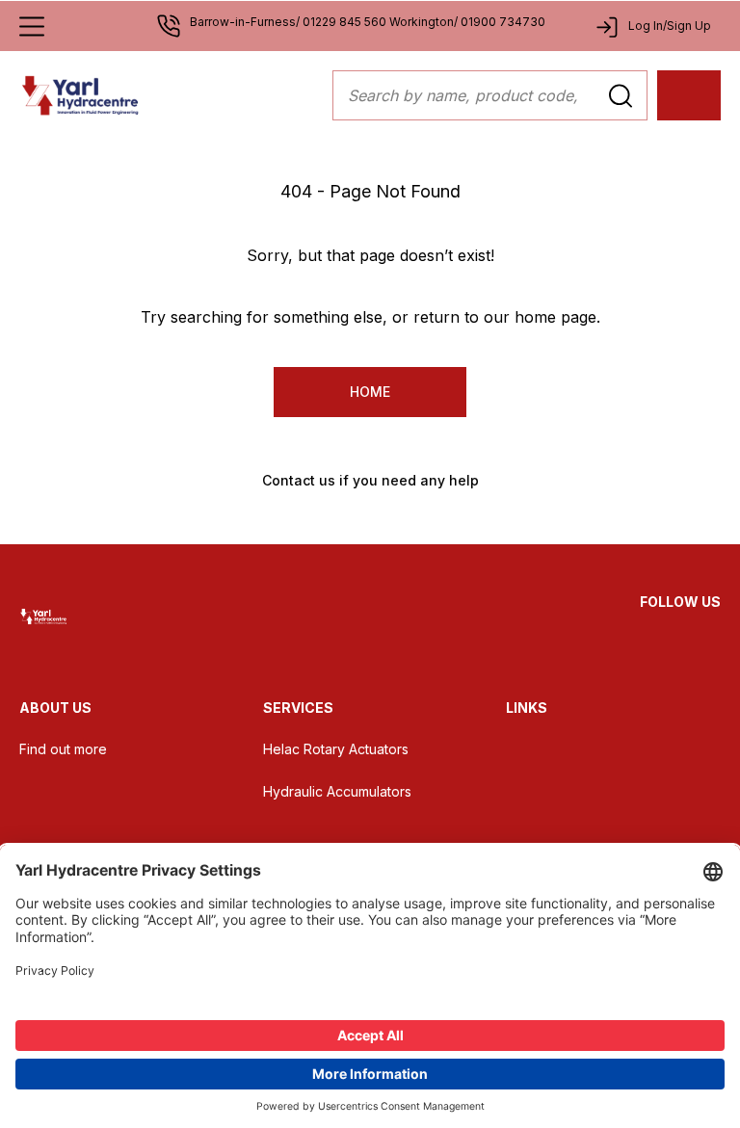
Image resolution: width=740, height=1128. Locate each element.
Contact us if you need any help (370, 480)
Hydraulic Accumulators (337, 791)
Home (370, 391)
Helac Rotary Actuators (336, 749)
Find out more (63, 749)
